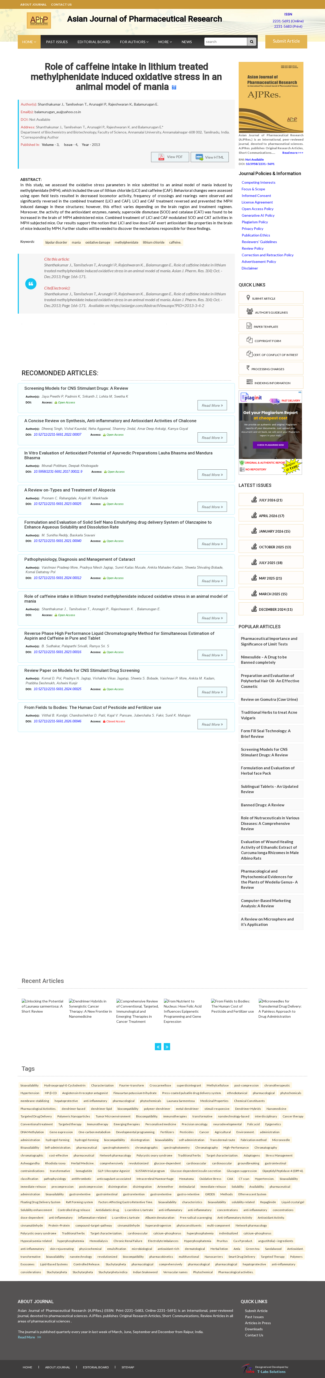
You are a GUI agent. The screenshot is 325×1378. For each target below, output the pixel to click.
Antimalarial (187, 1186)
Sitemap (128, 1367)
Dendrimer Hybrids (248, 1108)
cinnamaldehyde (32, 1225)
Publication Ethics (256, 235)
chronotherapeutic (277, 1085)
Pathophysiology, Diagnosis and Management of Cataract (79, 559)
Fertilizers (167, 1132)
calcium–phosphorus (167, 1233)
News (187, 42)
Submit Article (286, 41)
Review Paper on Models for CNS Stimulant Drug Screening (82, 670)
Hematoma (186, 1178)
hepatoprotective (66, 1100)
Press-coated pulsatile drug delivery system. (191, 1093)
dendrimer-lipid (101, 1108)
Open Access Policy (257, 209)
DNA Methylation (32, 1132)
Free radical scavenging (196, 1217)
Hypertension (30, 1093)
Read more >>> (292, 153)
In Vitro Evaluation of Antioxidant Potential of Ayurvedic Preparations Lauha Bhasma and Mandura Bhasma (118, 455)
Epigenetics (273, 1124)
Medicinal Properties (214, 1100)
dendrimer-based (73, 1108)
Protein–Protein (59, 1225)
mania (76, 242)
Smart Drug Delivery (242, 1256)
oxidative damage (97, 242)
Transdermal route (222, 1140)
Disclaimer (250, 268)
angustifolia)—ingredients (275, 1241)
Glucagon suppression (242, 1170)
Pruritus (222, 1241)
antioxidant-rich (168, 1248)
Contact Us (61, 4)
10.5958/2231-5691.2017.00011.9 (58, 471)
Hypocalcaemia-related (36, 1241)
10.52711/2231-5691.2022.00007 (57, 434)
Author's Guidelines (270, 312)
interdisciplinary (266, 1116)
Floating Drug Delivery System (40, 1202)
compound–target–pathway (93, 1225)
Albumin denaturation (159, 1217)
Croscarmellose (160, 1085)
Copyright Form (267, 341)
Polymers (296, 1256)
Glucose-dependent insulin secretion (195, 1170)
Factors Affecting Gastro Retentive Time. (126, 1202)
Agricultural (223, 1132)
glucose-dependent (167, 1163)
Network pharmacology (115, 1155)
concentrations (227, 1210)
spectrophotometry (177, 1147)
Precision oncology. (195, 1124)
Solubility (238, 1186)
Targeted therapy (70, 1124)
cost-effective (58, 1155)
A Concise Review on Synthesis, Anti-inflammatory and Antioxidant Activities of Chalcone (110, 420)
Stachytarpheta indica (113, 1272)
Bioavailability (30, 1147)
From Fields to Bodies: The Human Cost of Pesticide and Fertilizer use (92, 707)
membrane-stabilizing (35, 1100)
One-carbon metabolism (94, 1132)
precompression (63, 1186)
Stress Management (279, 1155)
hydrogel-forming (57, 1140)
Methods (226, 1194)
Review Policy (253, 248)
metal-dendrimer (187, 1108)
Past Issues (57, 42)
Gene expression (61, 1132)
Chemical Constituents (249, 1100)
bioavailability (30, 1085)
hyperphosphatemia (200, 1233)
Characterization (102, 1085)
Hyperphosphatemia (197, 1241)
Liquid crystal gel (293, 1202)
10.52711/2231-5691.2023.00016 (57, 652)
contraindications (32, 1170)
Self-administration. (58, 1147)
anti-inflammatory (95, 1100)
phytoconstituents (189, 1225)
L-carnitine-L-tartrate (139, 1210)
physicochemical (90, 1248)
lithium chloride (154, 242)
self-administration (191, 1140)
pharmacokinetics (161, 1256)
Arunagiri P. (98, 104)
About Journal (33, 4)
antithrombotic (81, 1178)
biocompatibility (128, 1108)
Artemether (165, 1186)
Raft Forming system (79, 1202)
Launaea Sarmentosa (181, 1100)
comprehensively (111, 1163)
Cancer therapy (293, 1116)
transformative (202, 1116)
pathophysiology (55, 1178)
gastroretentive (80, 1194)
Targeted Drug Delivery (36, 1116)
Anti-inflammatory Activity (234, 1217)
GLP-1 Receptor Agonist (114, 1170)
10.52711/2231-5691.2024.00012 (57, 578)
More (164, 42)
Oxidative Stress (210, 1178)
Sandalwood (273, 1248)
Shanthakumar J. (51, 104)
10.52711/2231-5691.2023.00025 (57, 504)
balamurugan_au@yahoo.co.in (58, 112)
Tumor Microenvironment (113, 1116)
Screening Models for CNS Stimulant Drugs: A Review (76, 388)
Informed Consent (256, 195)
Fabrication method (254, 1140)
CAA (230, 1178)
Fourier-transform (131, 1085)
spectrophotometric (116, 1147)
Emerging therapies (127, 1124)
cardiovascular (196, 1163)
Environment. (245, 1132)
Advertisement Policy (259, 261)
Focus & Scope (253, 189)
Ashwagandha (30, 1163)
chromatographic (146, 1147)
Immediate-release (213, 1186)
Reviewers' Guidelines (259, 242)
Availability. (256, 1186)
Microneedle (281, 1140)
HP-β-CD (51, 1093)
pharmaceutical (86, 1147)
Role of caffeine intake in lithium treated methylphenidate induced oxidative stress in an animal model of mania (126, 76)
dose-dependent (32, 1217)
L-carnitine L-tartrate (126, 1217)
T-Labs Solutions (271, 1371)
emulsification (116, 1248)
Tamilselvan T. (76, 104)
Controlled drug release (74, 1210)
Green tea (252, 1248)
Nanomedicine (276, 1108)
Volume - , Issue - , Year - (71, 145)
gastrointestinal (275, 1163)
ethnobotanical (237, 1093)
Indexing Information (271, 383)
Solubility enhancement (36, 1210)
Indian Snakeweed (145, 1272)
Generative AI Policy (258, 215)
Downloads (254, 1329)
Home (28, 42)
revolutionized (139, 1163)
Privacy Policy (252, 228)
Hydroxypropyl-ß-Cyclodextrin (65, 1085)
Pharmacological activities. (235, 1272)
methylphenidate (126, 242)
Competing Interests (258, 182)
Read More (211, 405)
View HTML (214, 157)
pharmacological (264, 1093)
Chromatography (206, 1147)
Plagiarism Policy (255, 222)
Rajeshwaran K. (120, 104)
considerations (31, 1272)
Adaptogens (252, 1155)
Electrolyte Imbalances (163, 1241)
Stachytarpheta (116, 1264)
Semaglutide (84, 1170)
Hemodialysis (99, 1241)
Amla (237, 1248)
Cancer (204, 1132)
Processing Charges (267, 369)
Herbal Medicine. (82, 1163)
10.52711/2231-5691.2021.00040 (57, 541)
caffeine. (175, 242)
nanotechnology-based (233, 1116)
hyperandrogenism (158, 1225)
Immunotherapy (97, 1124)
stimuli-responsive (217, 1108)
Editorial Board (94, 42)
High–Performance (236, 1147)
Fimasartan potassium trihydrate (135, 1093)
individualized (228, 1233)
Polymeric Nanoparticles (73, 1116)
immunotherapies (175, 1116)
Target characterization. (222, 1155)
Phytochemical (203, 1272)
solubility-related (243, 1202)
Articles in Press (258, 1323)
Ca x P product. (243, 1241)
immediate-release (33, 1186)
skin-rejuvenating (62, 1248)
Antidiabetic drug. (107, 1210)
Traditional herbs (189, 1155)
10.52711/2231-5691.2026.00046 (57, 721)
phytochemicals (290, 1093)
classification (29, 1178)
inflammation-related (92, 1217)
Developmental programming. (135, 1132)
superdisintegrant (189, 1085)
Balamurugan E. (146, 104)
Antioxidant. (295, 1248)
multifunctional (189, 1256)
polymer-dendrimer (157, 1108)
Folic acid (253, 1124)
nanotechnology (81, 1256)
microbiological (142, 1248)
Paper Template (265, 327)
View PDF (174, 157)
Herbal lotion (219, 1248)
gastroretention (134, 1194)
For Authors (133, 42)
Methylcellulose (218, 1085)
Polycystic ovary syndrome (154, 1155)
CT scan (244, 1178)
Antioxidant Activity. (271, 1217)
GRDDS (210, 1194)
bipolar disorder (56, 242)
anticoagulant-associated (114, 1178)
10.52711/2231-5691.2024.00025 (57, 689)
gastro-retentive (188, 1194)
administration (270, 1132)
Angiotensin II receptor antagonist (85, 1093)
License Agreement (257, 202)
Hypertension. (264, 1178)
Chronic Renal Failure (127, 1241)
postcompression (91, 1186)
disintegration (140, 1140)
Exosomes (28, 1264)
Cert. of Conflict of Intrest (275, 355)
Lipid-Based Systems (54, 1264)
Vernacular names (175, 1272)
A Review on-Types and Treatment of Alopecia (69, 489)
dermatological (195, 1248)
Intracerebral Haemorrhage (155, 1178)
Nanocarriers (214, 1256)
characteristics (192, 1202)
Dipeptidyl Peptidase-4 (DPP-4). (283, 1170)
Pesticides (187, 1132)
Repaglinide (268, 1202)
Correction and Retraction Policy (268, 255)
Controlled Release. (86, 1264)
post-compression (246, 1085)
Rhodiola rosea (55, 1163)
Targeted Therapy (273, 1256)
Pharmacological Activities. (38, 1108)
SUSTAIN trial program (150, 1170)
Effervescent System (252, 1194)
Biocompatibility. (147, 1116)
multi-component (218, 1225)
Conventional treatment (37, 1124)
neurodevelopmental (227, 1124)
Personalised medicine (160, 1124)
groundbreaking (248, 1163)
